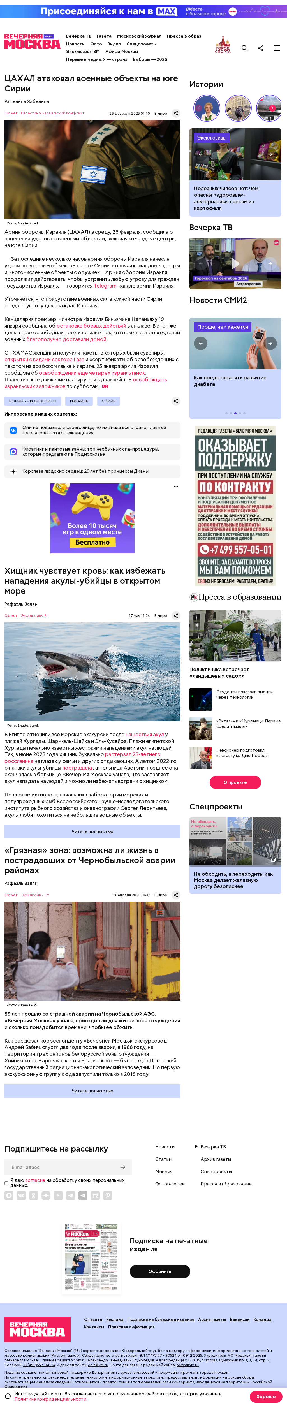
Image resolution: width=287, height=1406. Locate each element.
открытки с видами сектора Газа (44, 359)
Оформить (160, 1271)
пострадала (77, 767)
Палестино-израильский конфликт (52, 113)
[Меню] (277, 48)
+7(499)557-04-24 (39, 1365)
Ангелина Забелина (26, 102)
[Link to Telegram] (70, 1195)
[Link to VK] (21, 1195)
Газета (104, 36)
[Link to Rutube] (95, 1195)
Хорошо (266, 1397)
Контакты (94, 1327)
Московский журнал (139, 36)
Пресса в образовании (192, 36)
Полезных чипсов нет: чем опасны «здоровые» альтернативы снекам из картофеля (226, 198)
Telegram (105, 285)
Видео (114, 44)
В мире (160, 113)
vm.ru (81, 1360)
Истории (206, 84)
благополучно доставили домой (66, 339)
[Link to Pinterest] (107, 1195)
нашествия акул (145, 734)
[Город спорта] (223, 48)
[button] (272, 108)
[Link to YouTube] (58, 1195)
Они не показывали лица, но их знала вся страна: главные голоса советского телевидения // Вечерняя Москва (207, 108)
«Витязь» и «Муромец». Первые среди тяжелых (248, 724)
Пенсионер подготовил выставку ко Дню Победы (242, 753)
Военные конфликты (32, 401)
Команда (263, 1319)
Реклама (115, 1319)
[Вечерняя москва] (37, 1329)
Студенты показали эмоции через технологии (244, 694)
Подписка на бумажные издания (161, 1319)
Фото (96, 44)
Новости (75, 44)
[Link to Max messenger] (8, 1195)
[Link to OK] (33, 1195)
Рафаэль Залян (21, 604)
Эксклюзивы (211, 138)
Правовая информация (131, 1327)
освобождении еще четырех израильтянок (92, 372)
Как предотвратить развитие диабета (235, 343)
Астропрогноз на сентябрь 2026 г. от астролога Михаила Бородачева (235, 263)
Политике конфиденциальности (50, 1399)
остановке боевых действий (91, 325)
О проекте (235, 782)
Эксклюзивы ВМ (83, 51)
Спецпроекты (142, 44)
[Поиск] (244, 48)
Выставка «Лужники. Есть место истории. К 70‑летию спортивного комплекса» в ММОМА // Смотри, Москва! (238, 108)
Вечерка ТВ (78, 36)
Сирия (108, 401)
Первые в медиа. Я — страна (97, 59)
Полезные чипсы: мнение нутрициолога (235, 154)
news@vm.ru (188, 1365)
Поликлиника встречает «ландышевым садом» (219, 672)
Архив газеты (216, 1159)
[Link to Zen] (45, 1195)
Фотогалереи (170, 1184)
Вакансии (240, 1319)
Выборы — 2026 (150, 59)
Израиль (79, 401)
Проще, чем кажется (222, 327)
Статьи (163, 1159)
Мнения (163, 1171)
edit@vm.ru (98, 1365)
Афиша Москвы (121, 51)
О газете (93, 1319)
